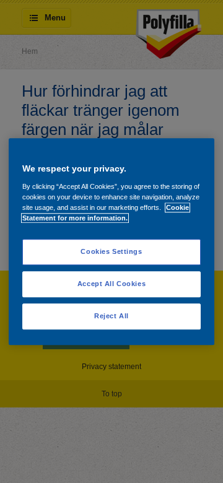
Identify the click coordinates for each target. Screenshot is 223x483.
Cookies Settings (111, 251)
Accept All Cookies (111, 283)
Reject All (111, 316)
